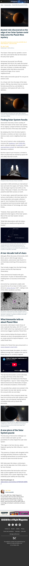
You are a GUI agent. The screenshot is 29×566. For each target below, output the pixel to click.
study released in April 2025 (9, 347)
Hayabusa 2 (12, 143)
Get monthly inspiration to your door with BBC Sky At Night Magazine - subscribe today (14, 42)
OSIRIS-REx (22, 143)
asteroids (20, 145)
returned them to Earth (7, 147)
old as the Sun (11, 288)
